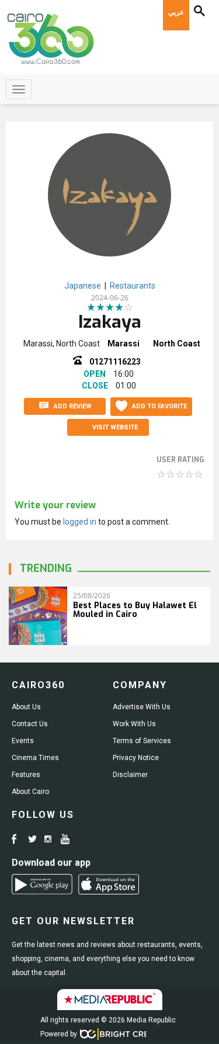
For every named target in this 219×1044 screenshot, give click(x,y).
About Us (26, 707)
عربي (176, 12)
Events (23, 741)
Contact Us (30, 724)
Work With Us (134, 724)
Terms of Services (142, 741)
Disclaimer (130, 775)
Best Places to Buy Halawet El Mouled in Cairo (135, 610)
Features (26, 775)
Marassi (123, 343)
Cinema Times (35, 758)
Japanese (82, 285)
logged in (79, 521)
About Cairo (30, 792)
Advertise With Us (142, 707)
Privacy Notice (136, 758)
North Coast (176, 343)
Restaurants (132, 285)
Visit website (115, 427)
